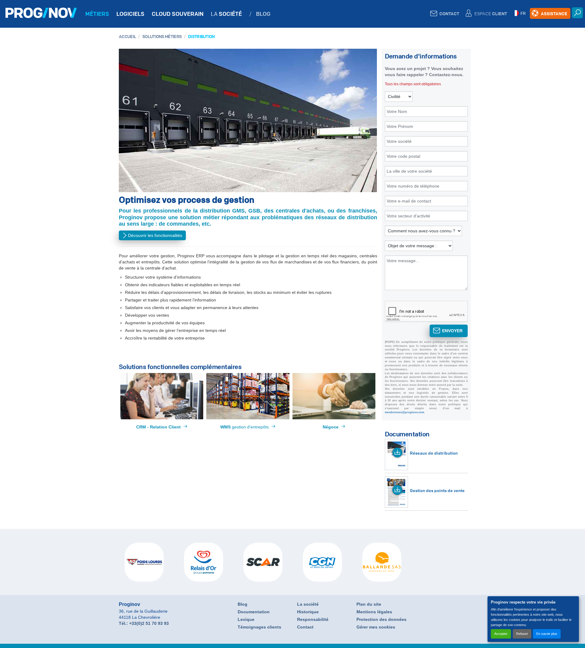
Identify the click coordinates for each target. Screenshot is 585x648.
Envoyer (452, 330)
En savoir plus (546, 634)
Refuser (522, 634)
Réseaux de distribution (434, 453)
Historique (308, 611)
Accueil (127, 36)
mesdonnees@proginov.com (404, 412)
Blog (242, 604)
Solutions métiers (162, 36)
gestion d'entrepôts (244, 426)
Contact (305, 627)
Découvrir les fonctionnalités (155, 235)
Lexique (246, 619)
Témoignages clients (259, 627)
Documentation (254, 611)
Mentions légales (374, 611)
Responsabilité (312, 619)
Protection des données (381, 619)
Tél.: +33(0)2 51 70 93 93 (144, 623)
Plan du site (368, 604)
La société (308, 604)
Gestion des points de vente (437, 490)
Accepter (501, 634)
